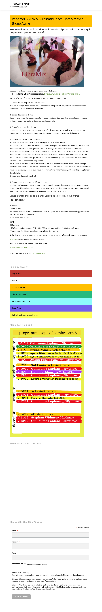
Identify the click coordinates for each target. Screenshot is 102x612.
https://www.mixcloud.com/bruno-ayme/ (62, 94)
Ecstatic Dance (18, 287)
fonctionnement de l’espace (21, 247)
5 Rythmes (16, 273)
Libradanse (20, 4)
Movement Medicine (21, 301)
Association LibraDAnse (37, 565)
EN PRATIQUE (18, 199)
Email (15, 530)
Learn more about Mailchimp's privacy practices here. (49, 588)
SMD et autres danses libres (24, 315)
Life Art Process (19, 294)
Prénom (16, 542)
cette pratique (38, 253)
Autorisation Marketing (20, 573)
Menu (90, 5)
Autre (14, 280)
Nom (14, 553)
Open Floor (17, 308)
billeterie (13, 239)
